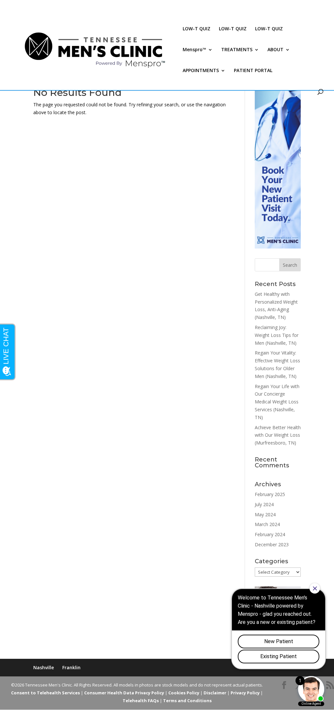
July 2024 (264, 504)
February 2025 (270, 494)
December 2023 (272, 544)
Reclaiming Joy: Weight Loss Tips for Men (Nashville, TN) (276, 335)
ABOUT (275, 50)
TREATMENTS (236, 50)
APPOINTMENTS (201, 70)
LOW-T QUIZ (196, 29)
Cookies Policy (183, 693)
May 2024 (265, 514)
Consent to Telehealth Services (45, 693)
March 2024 (267, 524)
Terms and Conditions (187, 700)
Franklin (71, 667)
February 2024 (270, 534)
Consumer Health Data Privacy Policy (124, 693)
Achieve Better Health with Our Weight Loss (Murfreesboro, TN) (278, 435)
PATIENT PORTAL (253, 70)
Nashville (43, 667)
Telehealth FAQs (141, 700)
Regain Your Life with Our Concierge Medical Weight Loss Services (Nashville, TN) (277, 401)
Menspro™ (194, 50)
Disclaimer (215, 693)
